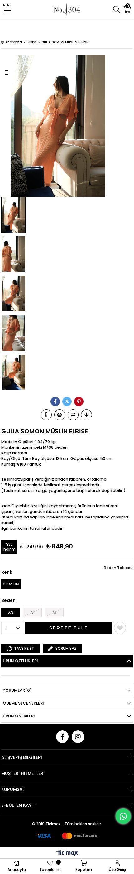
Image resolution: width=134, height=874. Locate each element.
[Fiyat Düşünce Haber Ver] (86, 414)
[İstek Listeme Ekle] (59, 414)
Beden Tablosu (118, 567)
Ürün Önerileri (19, 716)
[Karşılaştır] (73, 414)
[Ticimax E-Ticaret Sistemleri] (67, 853)
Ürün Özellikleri (20, 661)
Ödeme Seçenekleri (23, 703)
